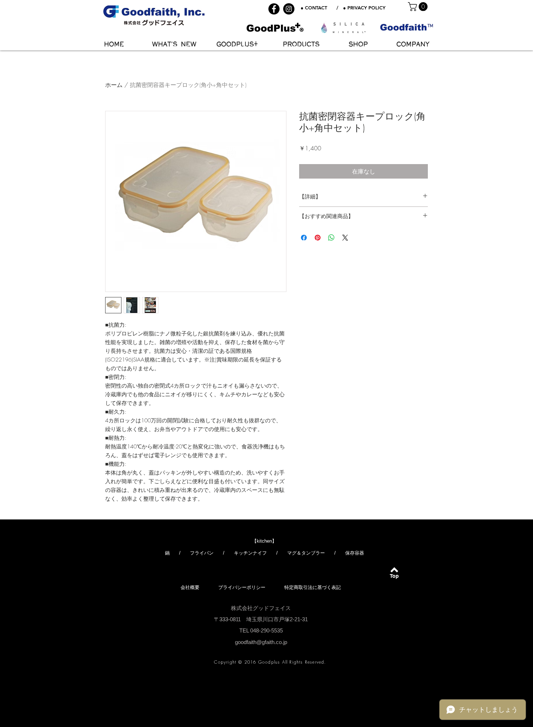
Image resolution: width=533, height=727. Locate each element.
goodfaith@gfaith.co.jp (261, 642)
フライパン (202, 553)
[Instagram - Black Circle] (288, 8)
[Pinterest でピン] (317, 237)
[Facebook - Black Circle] (274, 8)
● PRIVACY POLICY (364, 8)
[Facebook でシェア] (303, 237)
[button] (419, 6)
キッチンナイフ (250, 553)
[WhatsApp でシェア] (331, 237)
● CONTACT (314, 8)
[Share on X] (345, 237)
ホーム (114, 85)
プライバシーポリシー (242, 587)
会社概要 (190, 587)
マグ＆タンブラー (306, 553)
